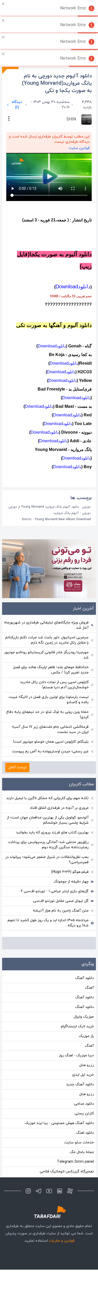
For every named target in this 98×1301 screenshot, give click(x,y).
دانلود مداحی (84, 1103)
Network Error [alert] (73, 8)
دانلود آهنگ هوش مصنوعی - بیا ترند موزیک (59, 1123)
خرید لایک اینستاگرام (77, 1026)
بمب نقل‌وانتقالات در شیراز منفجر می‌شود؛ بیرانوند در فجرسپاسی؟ (47, 860)
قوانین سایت (79, 148)
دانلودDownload (72, 286)
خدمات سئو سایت (79, 1142)
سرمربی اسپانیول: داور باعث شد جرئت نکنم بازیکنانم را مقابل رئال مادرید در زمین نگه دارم (47, 640)
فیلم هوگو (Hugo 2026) (70, 871)
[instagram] (28, 1191)
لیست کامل (17, 767)
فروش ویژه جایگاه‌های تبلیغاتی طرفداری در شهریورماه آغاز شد (46, 625)
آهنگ (89, 987)
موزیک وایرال (84, 1016)
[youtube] (49, 1191)
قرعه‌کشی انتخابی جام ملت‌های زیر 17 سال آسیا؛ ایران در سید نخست (50, 729)
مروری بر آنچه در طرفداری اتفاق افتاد (59, 807)
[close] (3, 4)
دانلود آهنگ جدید (80, 1084)
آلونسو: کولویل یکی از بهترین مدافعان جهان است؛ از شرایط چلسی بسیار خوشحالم (48, 820)
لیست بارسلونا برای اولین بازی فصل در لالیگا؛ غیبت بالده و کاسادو (49, 700)
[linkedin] (59, 1191)
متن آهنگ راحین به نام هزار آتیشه (61, 910)
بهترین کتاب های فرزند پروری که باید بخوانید (52, 832)
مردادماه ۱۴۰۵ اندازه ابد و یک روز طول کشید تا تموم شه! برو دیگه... (48, 923)
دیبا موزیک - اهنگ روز (76, 1055)
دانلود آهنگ (84, 978)
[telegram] (39, 1191)
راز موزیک (86, 1036)
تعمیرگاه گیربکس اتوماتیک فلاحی (67, 1171)
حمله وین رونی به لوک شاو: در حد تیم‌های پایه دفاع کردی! (47, 714)
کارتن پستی (84, 1113)
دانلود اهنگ (85, 1132)
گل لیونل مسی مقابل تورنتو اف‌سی (61, 900)
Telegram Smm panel (75, 1161)
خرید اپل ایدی (83, 1074)
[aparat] (70, 1191)
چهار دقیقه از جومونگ (71, 881)
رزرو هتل (86, 1065)
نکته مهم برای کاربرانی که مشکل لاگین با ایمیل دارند (47, 798)
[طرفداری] (49, 1212)
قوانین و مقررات (61, 1240)
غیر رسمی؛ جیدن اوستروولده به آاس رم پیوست (50, 751)
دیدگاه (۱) (17, 105)
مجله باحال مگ (82, 1152)
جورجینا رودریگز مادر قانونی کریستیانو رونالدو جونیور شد (46, 655)
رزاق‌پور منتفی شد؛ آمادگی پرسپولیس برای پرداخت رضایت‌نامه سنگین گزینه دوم (48, 845)
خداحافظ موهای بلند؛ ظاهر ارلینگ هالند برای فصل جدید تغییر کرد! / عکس (51, 670)
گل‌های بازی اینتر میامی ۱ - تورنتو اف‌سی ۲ (55, 891)
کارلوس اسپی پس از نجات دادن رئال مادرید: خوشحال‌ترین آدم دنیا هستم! (54, 685)
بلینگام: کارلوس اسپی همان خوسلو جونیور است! (51, 741)
